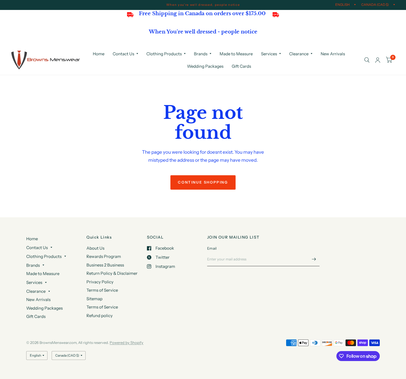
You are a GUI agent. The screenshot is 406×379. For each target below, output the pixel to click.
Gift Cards (241, 66)
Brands (200, 53)
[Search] (367, 60)
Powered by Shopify (126, 342)
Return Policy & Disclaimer (112, 273)
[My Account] (377, 60)
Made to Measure (236, 53)
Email (212, 248)
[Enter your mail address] (314, 259)
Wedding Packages (205, 66)
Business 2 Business (105, 265)
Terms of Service (102, 290)
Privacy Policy (100, 281)
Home (98, 53)
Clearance (299, 53)
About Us (95, 248)
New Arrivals (333, 53)
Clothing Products (164, 53)
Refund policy (99, 315)
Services (269, 53)
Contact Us (123, 53)
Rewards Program (103, 256)
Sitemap (94, 298)
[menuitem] (99, 54)
